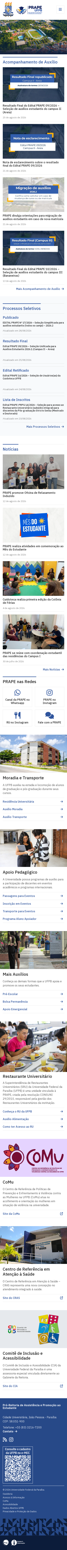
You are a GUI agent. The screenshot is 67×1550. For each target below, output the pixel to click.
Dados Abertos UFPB (13, 1507)
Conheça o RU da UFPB (17, 1111)
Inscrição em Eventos (17, 903)
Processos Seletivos (22, 308)
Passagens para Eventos (19, 896)
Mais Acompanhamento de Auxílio (38, 289)
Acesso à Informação (14, 1497)
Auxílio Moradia (13, 809)
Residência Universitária (18, 801)
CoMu (5, 1500)
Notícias (10, 449)
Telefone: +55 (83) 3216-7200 (22, 1427)
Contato (8, 1431)
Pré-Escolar (10, 994)
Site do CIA (10, 1386)
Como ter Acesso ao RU (18, 1126)
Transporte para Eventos (19, 911)
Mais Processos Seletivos (43, 426)
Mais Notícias (51, 669)
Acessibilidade (10, 1504)
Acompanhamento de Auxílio (30, 62)
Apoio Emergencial (15, 1009)
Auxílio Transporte (15, 817)
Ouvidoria (7, 1493)
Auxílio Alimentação (16, 1119)
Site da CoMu (11, 1213)
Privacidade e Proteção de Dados (20, 1511)
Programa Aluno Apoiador (19, 919)
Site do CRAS (11, 1298)
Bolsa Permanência (15, 1001)
